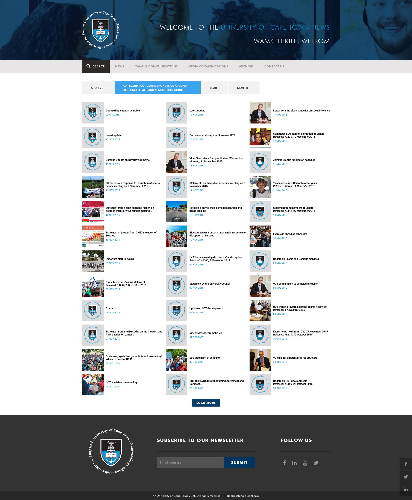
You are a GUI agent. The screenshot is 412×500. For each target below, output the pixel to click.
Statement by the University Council (209, 283)
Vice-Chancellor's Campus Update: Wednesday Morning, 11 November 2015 (216, 160)
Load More (206, 402)
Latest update (197, 110)
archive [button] (97, 88)
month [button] (243, 88)
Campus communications (156, 66)
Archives (246, 66)
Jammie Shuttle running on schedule (294, 160)
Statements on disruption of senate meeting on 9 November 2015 (217, 185)
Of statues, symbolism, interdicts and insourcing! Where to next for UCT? (134, 358)
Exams (109, 308)
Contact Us (274, 66)
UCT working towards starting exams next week (300, 308)
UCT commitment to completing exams (295, 283)
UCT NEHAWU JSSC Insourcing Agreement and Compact (216, 383)
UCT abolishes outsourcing (121, 382)
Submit (239, 462)
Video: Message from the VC (205, 333)
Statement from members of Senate (294, 209)
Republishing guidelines (242, 495)
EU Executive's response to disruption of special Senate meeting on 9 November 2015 (133, 185)
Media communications (208, 66)
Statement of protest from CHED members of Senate (131, 234)
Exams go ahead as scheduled (290, 234)
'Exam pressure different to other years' (295, 185)
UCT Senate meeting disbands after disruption (215, 259)
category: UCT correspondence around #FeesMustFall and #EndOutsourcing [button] (155, 88)
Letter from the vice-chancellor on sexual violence (301, 110)
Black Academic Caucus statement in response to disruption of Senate (217, 234)
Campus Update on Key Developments (128, 160)
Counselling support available (123, 110)
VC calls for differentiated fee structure (295, 357)
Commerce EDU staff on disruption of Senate (298, 135)
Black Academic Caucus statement (126, 284)
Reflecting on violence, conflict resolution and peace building (215, 209)
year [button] (213, 88)
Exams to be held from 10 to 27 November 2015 (300, 333)
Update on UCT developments (206, 308)
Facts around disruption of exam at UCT (212, 135)
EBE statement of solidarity (204, 357)
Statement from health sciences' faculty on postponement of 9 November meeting (130, 209)
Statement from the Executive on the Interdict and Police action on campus (134, 333)
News (119, 66)
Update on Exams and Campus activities (296, 259)
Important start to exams (120, 259)
